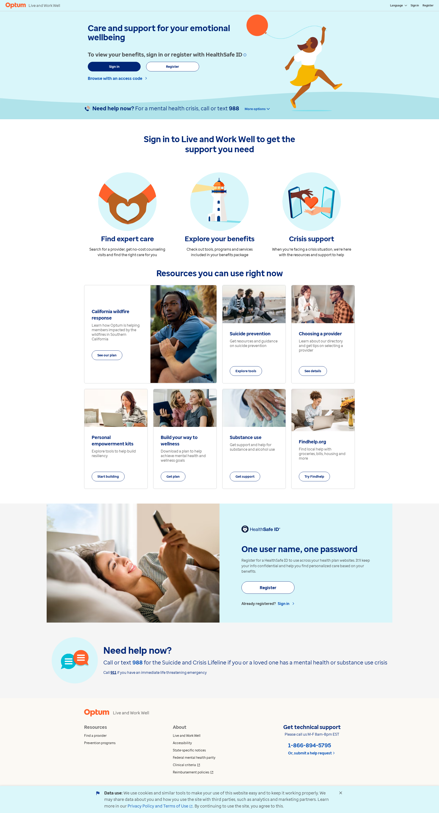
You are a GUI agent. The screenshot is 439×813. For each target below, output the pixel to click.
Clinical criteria (203, 765)
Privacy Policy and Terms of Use (160, 806)
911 (113, 672)
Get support (245, 476)
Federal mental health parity (194, 757)
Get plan (173, 476)
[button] (128, 735)
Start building (108, 476)
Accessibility (182, 743)
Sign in (415, 5)
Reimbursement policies (210, 772)
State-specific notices (189, 750)
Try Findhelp (314, 476)
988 (234, 108)
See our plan (107, 355)
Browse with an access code (115, 78)
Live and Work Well (187, 735)
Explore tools (246, 371)
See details (313, 371)
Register (428, 5)
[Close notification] (340, 793)
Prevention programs (99, 743)
